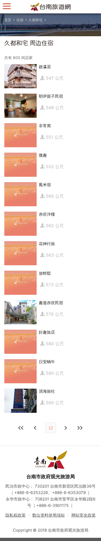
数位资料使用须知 (48, 515)
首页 (7, 20)
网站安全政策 (83, 515)
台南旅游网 (50, 6)
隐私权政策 (15, 515)
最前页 (21, 427)
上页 (65, 427)
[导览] (6, 6)
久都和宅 (36, 20)
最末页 (80, 427)
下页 (35, 427)
